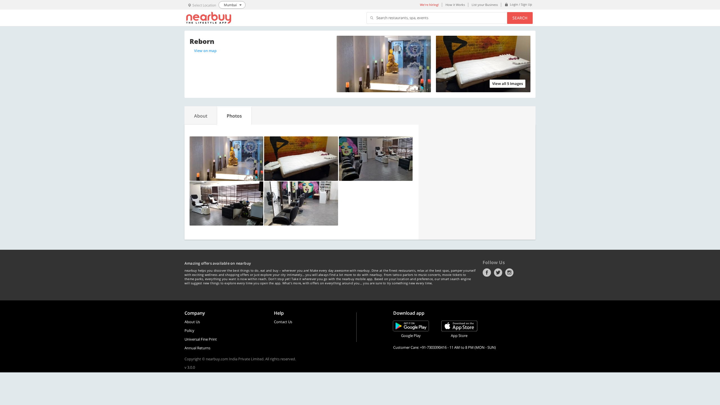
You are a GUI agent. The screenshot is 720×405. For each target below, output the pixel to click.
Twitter (498, 272)
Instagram (509, 272)
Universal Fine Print (200, 339)
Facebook (487, 272)
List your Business (485, 5)
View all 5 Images (507, 83)
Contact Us (283, 321)
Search (519, 18)
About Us (192, 321)
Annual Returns (197, 347)
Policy (189, 330)
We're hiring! (429, 5)
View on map (205, 50)
